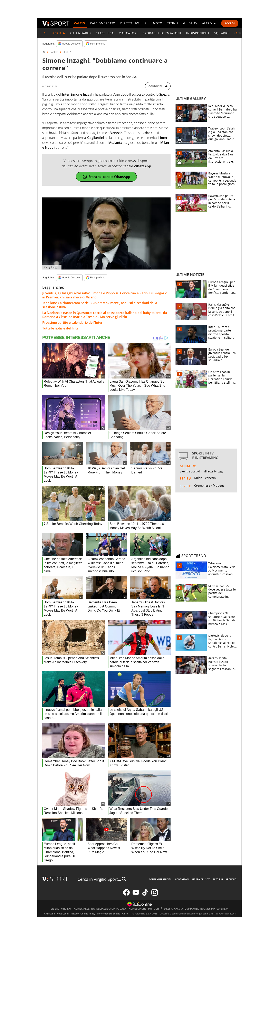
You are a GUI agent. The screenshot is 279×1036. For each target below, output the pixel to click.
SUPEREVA (222, 909)
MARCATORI (128, 33)
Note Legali (63, 913)
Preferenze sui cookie (108, 913)
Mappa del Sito (201, 879)
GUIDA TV (190, 23)
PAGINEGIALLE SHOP (103, 909)
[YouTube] (136, 894)
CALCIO (79, 23)
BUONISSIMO (207, 909)
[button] (237, 33)
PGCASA (121, 909)
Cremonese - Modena (209, 485)
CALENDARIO (80, 33)
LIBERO (55, 909)
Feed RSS (218, 879)
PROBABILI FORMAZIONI (162, 33)
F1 (146, 23)
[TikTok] (145, 894)
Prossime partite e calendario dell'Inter (72, 322)
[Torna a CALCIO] (44, 33)
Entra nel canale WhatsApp (109, 176)
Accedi (229, 23)
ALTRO (207, 23)
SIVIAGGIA (177, 909)
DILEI (167, 909)
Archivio (231, 879)
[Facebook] (126, 894)
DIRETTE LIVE (130, 23)
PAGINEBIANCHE (137, 909)
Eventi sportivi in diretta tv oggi (201, 471)
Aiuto (125, 913)
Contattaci (182, 879)
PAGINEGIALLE (81, 909)
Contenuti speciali (160, 879)
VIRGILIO (66, 909)
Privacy (75, 913)
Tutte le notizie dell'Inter (61, 328)
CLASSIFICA (105, 33)
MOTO (157, 23)
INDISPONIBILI (197, 33)
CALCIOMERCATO (102, 23)
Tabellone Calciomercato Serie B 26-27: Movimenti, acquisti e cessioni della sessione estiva (99, 305)
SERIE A (67, 52)
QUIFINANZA (192, 909)
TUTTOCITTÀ (155, 909)
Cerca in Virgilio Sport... (99, 879)
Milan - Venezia (205, 478)
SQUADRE (221, 33)
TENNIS (172, 23)
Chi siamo (49, 913)
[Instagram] (154, 894)
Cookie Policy (87, 913)
